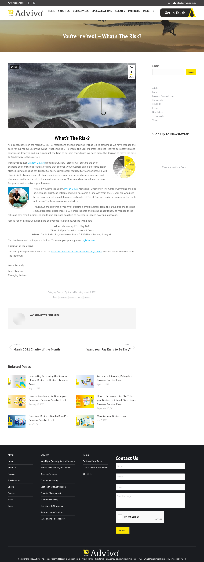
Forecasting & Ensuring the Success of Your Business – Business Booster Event (48, 380)
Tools (10, 506)
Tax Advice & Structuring (52, 506)
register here (88, 240)
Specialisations (15, 480)
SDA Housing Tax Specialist (53, 518)
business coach (75, 297)
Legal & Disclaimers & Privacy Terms (76, 559)
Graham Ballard (36, 162)
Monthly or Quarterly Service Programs (58, 461)
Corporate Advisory (49, 480)
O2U (184, 559)
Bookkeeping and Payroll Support (56, 467)
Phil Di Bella (71, 188)
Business (62, 297)
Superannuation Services (52, 512)
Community (157, 100)
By (74, 292)
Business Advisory (49, 474)
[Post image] (17, 381)
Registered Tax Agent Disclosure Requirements (115, 559)
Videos (155, 120)
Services (11, 474)
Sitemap (164, 559)
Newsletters (157, 112)
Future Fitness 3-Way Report (95, 467)
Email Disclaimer (151, 559)
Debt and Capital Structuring (53, 486)
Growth (87, 297)
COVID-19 (156, 104)
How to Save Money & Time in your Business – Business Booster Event (48, 398)
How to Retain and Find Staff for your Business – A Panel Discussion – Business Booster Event (116, 400)
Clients (11, 486)
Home (10, 461)
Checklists (87, 474)
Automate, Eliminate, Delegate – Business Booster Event (114, 378)
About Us (12, 467)
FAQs (140, 559)
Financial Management (51, 493)
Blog (154, 92)
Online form (166, 167)
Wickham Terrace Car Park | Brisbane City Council (76, 251)
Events (14, 67)
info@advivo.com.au (186, 3)
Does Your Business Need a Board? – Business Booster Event (48, 418)
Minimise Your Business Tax (111, 416)
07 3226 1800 (17, 3)
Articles (155, 88)
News (10, 499)
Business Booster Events (163, 96)
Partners (11, 493)
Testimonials (158, 116)
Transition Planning (49, 499)
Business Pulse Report (93, 461)
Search (155, 65)
